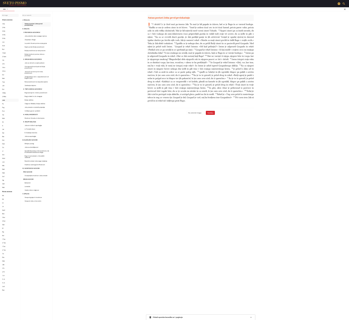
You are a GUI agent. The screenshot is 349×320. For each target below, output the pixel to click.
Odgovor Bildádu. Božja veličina (35, 104)
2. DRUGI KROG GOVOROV (32, 59)
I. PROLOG (26, 20)
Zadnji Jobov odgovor (32, 190)
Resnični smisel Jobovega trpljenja (36, 161)
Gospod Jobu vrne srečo (33, 201)
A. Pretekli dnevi (30, 129)
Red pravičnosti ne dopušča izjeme (36, 82)
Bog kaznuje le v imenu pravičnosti (36, 93)
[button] (202, 24)
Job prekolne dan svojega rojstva (36, 36)
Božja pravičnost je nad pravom (35, 51)
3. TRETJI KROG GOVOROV (32, 89)
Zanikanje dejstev (30, 85)
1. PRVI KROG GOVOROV (31, 32)
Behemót (28, 183)
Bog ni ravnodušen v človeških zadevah (34, 156)
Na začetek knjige (194, 113)
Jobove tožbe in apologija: (33, 125)
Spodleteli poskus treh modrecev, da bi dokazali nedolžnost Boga (37, 151)
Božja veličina (29, 100)
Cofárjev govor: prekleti (32, 111)
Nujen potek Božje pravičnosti (34, 47)
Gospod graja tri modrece (33, 197)
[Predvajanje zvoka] (250, 18)
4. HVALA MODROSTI (30, 114)
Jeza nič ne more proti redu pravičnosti (34, 72)
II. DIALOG (25, 29)
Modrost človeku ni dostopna (34, 118)
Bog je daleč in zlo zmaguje (33, 96)
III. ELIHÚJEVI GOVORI (29, 140)
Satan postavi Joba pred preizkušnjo (33, 24)
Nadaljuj (210, 113)
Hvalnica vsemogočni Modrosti (35, 165)
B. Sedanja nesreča (31, 133)
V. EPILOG (25, 194)
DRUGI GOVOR (28, 179)
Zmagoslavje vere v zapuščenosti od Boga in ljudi (37, 77)
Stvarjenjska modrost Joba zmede (36, 176)
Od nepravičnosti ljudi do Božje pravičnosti (35, 67)
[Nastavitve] (339, 3)
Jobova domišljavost (31, 147)
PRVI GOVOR (27, 172)
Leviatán (27, 186)
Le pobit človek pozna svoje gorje (36, 43)
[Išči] (344, 3)
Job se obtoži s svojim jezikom (34, 63)
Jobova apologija (30, 136)
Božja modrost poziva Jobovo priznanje (34, 55)
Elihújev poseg (29, 144)
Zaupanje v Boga (30, 40)
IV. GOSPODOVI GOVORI (31, 168)
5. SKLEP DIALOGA (29, 122)
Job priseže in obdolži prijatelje (35, 107)
